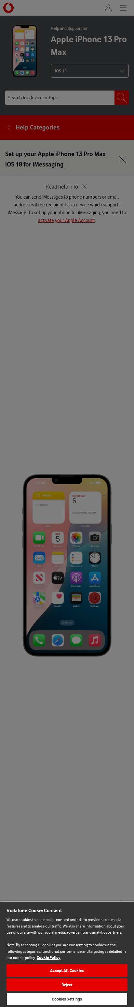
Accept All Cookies (67, 970)
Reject (67, 984)
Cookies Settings (67, 999)
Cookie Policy (48, 957)
